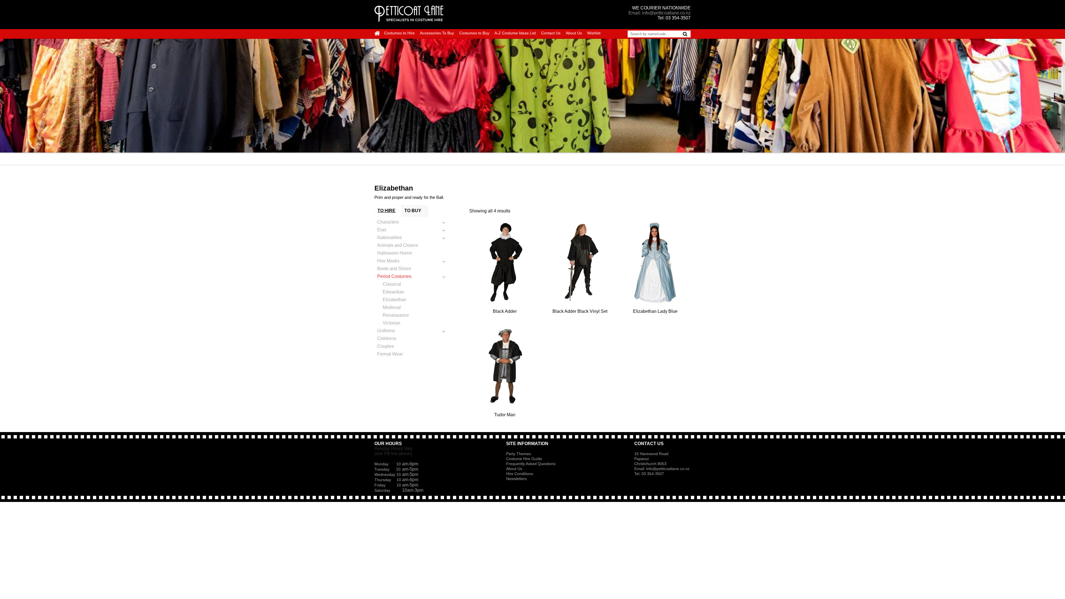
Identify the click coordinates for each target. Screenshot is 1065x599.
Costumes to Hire (399, 33)
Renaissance (396, 315)
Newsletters (516, 478)
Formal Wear (390, 354)
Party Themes (518, 453)
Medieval (392, 307)
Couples (385, 346)
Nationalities (389, 237)
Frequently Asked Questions (531, 463)
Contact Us (551, 33)
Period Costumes (394, 276)
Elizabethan (394, 299)
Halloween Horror (394, 253)
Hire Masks (388, 260)
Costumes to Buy (474, 33)
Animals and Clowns (397, 245)
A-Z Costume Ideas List (515, 33)
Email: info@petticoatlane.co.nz (659, 13)
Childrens (386, 338)
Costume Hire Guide (524, 458)
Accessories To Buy (437, 33)
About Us (574, 33)
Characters (388, 222)
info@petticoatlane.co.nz (668, 468)
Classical (392, 284)
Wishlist (593, 33)
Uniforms (386, 330)
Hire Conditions (519, 473)
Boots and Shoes (394, 268)
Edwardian (393, 292)
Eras (381, 229)
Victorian (391, 323)
